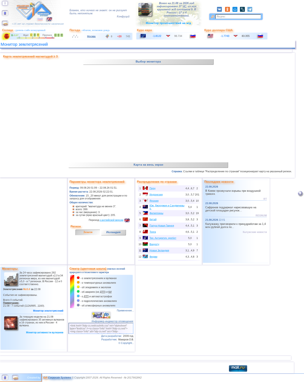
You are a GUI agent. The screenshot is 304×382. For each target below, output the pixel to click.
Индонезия (156, 194)
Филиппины (156, 213)
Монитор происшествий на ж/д (168, 23)
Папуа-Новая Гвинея (162, 225)
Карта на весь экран (148, 164)
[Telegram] (251, 11)
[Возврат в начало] (300, 196)
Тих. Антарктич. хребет (163, 238)
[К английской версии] (47, 19)
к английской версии (111, 220)
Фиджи (153, 256)
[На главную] (5, 14)
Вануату (154, 244)
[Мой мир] (236, 11)
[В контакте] (220, 11)
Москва (91, 36)
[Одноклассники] (228, 11)
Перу (153, 188)
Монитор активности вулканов (44, 332)
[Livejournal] (243, 11)
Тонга (153, 231)
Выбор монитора (148, 61)
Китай (153, 219)
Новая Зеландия (159, 250)
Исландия (113, 232)
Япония (154, 200)
